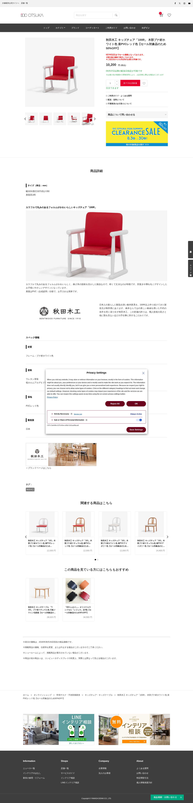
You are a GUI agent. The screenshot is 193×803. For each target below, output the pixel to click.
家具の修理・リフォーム (34, 778)
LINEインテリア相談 (70, 782)
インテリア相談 (68, 778)
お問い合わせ (142, 773)
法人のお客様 (104, 773)
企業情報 (103, 768)
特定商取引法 (142, 778)
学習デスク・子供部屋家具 (68, 695)
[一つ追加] (117, 81)
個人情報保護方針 (144, 782)
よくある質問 (142, 768)
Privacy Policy (52, 397)
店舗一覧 (65, 768)
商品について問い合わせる (121, 114)
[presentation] (25, 119)
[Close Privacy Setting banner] (143, 373)
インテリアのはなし (32, 773)
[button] (95, 559)
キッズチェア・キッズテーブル (99, 695)
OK (136, 403)
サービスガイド (68, 773)
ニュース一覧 (29, 768)
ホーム (26, 695)
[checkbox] (139, 420)
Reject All (115, 403)
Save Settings (136, 429)
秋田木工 (30, 489)
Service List (78, 414)
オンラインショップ (43, 695)
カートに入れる (130, 83)
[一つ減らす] (117, 84)
